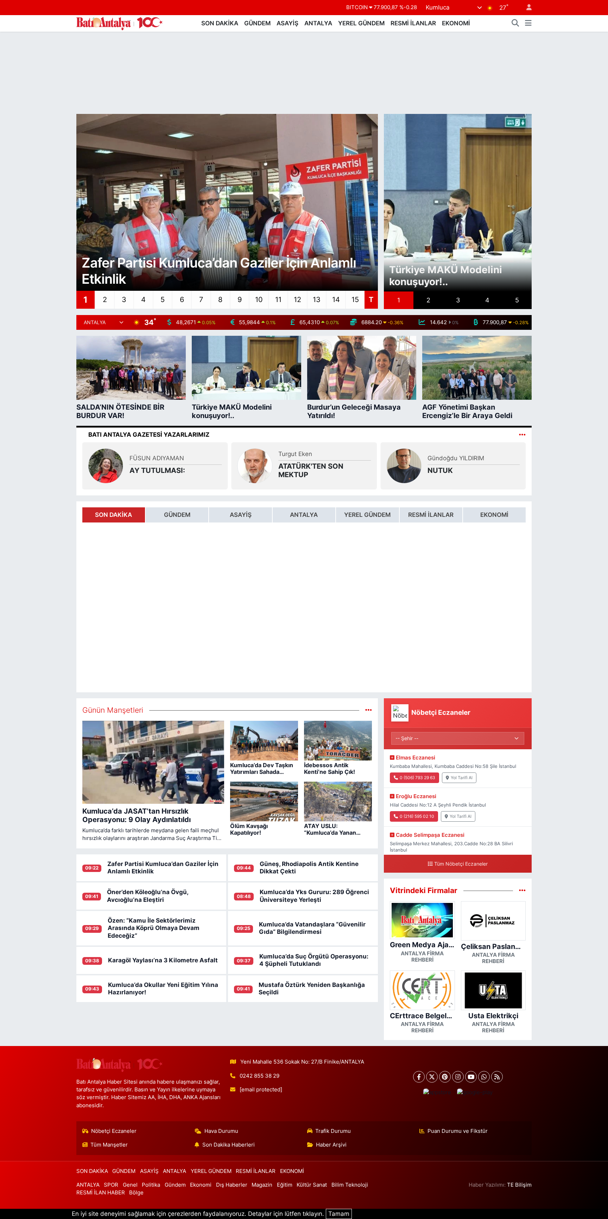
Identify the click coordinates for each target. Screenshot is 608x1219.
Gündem (175, 1185)
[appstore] (437, 1093)
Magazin (262, 1185)
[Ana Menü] (528, 23)
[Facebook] (419, 1077)
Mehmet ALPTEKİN (217, 453)
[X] (432, 1077)
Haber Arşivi (331, 1145)
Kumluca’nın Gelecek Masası (226, 470)
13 (317, 299)
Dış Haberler (231, 1185)
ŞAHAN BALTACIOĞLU (371, 458)
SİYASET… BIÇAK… (73, 470)
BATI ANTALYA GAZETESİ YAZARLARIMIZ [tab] (148, 434)
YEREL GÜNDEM (361, 23)
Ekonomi (200, 1185)
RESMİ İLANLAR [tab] (431, 514)
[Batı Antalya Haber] (119, 22)
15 (355, 299)
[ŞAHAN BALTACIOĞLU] (315, 465)
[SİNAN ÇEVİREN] (464, 465)
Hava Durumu (221, 1131)
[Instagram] (458, 1077)
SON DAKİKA (219, 23)
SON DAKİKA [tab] (113, 514)
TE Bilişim (519, 1185)
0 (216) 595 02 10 (417, 816)
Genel (130, 1185)
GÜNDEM (257, 23)
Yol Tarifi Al (462, 777)
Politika (151, 1185)
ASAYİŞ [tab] (241, 514)
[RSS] (497, 1077)
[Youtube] (471, 1077)
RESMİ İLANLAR (413, 23)
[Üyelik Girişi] (526, 7)
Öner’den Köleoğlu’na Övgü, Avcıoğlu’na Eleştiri (147, 895)
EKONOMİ (456, 23)
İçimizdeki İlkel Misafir (377, 470)
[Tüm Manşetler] (368, 709)
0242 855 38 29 (259, 1076)
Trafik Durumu (333, 1131)
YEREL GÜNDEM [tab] (367, 514)
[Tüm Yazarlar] (522, 434)
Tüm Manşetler (109, 1145)
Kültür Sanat (312, 1185)
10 (259, 299)
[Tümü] (522, 890)
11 (278, 299)
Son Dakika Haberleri (228, 1145)
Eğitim (284, 1185)
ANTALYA (318, 23)
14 (336, 299)
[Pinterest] (445, 1077)
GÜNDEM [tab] (177, 514)
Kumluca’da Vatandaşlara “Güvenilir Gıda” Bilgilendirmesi (312, 928)
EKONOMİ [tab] (494, 514)
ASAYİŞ (287, 23)
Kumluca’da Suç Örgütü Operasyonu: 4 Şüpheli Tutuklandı (313, 960)
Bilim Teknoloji (349, 1185)
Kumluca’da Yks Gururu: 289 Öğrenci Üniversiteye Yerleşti (314, 895)
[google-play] (474, 1093)
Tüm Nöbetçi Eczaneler (461, 864)
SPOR (111, 1185)
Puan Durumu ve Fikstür (458, 1131)
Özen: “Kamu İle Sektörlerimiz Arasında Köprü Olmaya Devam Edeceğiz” (154, 928)
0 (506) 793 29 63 (417, 777)
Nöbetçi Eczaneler (114, 1131)
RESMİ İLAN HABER (100, 1192)
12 (297, 299)
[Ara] (515, 23)
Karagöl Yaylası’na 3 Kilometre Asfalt (163, 960)
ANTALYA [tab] (304, 514)
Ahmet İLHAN (60, 458)
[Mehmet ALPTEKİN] (166, 465)
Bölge (136, 1192)
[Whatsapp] (484, 1077)
